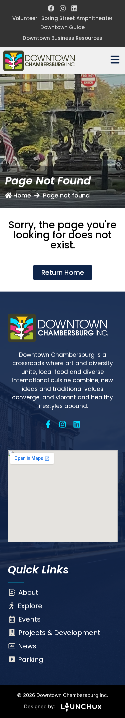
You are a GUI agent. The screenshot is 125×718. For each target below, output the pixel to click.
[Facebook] (51, 8)
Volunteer (24, 18)
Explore (30, 606)
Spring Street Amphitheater (77, 18)
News (27, 646)
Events (29, 619)
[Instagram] (62, 8)
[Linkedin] (74, 8)
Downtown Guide (62, 27)
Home (22, 195)
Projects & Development (59, 632)
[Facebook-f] (48, 424)
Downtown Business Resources (62, 38)
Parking (30, 659)
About (28, 592)
